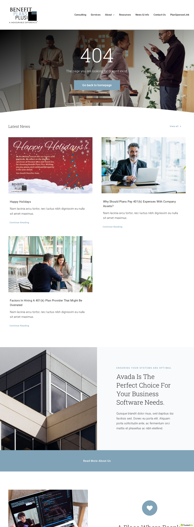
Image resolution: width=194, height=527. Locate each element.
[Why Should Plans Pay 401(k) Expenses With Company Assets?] (144, 165)
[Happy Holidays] (50, 165)
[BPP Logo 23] (23, 7)
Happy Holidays (20, 201)
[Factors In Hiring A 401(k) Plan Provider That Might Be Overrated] (50, 264)
